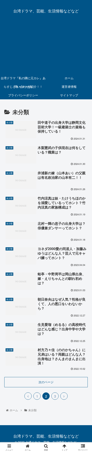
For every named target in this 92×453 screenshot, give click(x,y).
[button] (83, 390)
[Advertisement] (46, 47)
